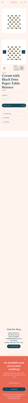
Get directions (14, 346)
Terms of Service (12, 398)
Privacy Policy (15, 396)
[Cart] (25, 2)
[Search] (22, 2)
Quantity (4, 95)
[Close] (25, 359)
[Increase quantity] (10, 98)
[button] (4, 52)
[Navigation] (2, 2)
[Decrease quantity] (4, 98)
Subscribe (14, 389)
